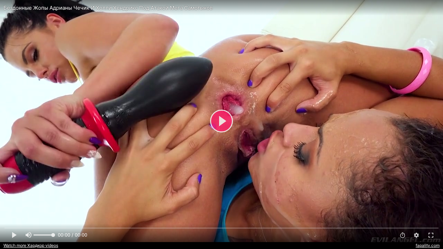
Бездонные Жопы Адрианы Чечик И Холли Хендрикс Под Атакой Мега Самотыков (108, 7)
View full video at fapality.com (362, 8)
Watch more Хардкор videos (30, 245)
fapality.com (428, 245)
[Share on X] (430, 8)
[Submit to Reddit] (415, 8)
